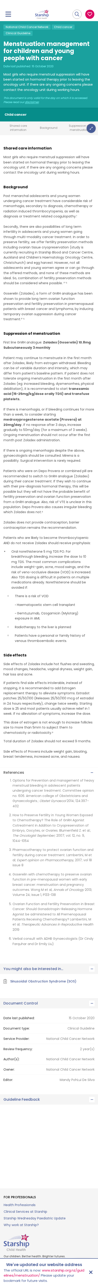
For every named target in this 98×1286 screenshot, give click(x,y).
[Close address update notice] (90, 1272)
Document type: (16, 1028)
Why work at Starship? (21, 1225)
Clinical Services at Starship (25, 1211)
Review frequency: (18, 1049)
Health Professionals (20, 1205)
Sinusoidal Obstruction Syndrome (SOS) (43, 981)
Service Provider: (16, 1038)
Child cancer (63, 27)
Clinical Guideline (18, 33)
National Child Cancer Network (27, 27)
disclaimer (32, 102)
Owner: (9, 1069)
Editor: (8, 1080)
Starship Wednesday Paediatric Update (35, 1218)
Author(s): (11, 1059)
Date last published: (19, 1018)
